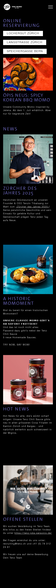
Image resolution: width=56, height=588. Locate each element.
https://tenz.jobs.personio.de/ (33, 533)
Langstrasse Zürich (24, 42)
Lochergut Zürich (23, 33)
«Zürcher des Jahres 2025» (32, 207)
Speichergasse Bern (25, 51)
